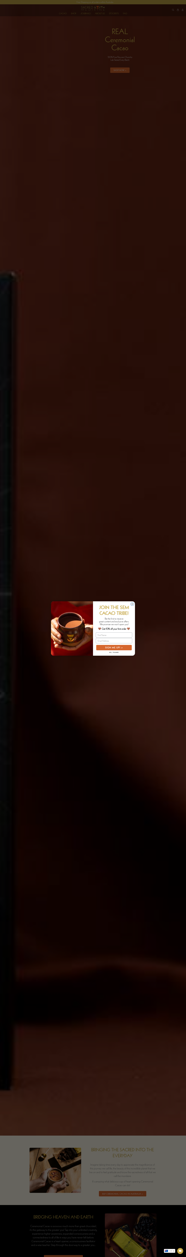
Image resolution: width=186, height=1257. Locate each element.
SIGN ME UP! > (114, 647)
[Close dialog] (132, 604)
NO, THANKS (114, 652)
